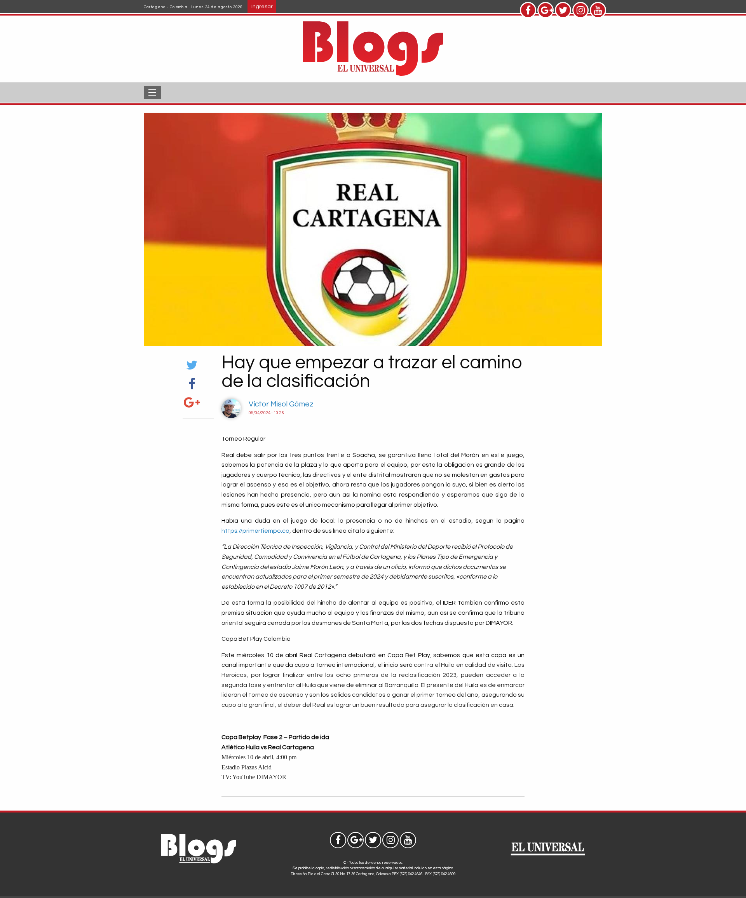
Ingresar (262, 6)
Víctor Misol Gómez (281, 404)
